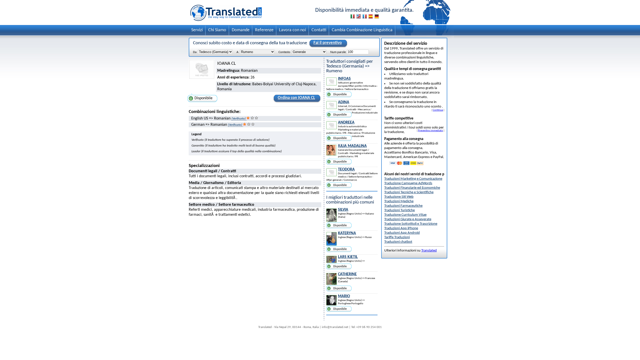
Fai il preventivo (328, 43)
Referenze (264, 30)
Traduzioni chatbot (398, 242)
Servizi (197, 30)
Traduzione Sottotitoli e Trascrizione (410, 224)
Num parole (338, 52)
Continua (438, 110)
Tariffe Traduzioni (397, 237)
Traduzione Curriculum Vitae (405, 215)
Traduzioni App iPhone (401, 228)
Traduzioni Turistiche (399, 210)
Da (194, 52)
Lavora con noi (292, 30)
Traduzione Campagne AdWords (408, 183)
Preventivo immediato (430, 130)
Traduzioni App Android (402, 233)
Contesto (284, 52)
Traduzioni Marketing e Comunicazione (413, 179)
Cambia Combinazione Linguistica (362, 30)
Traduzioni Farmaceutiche (403, 206)
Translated (429, 250)
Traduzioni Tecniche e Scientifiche (409, 192)
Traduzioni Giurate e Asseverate (407, 219)
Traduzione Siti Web (399, 197)
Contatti (319, 30)
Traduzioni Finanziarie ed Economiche (412, 188)
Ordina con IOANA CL (296, 98)
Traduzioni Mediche (399, 201)
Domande (241, 30)
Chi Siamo (217, 30)
